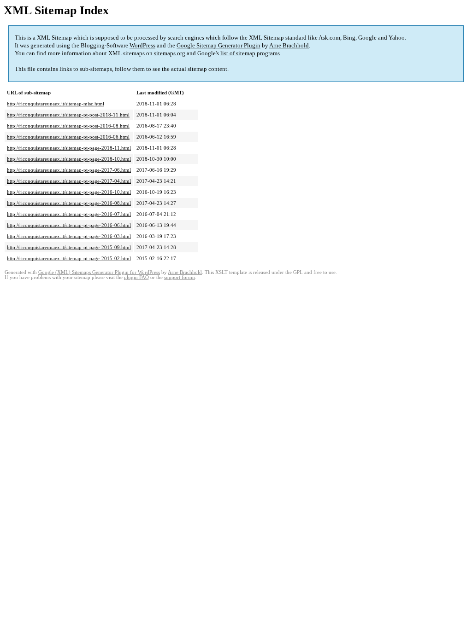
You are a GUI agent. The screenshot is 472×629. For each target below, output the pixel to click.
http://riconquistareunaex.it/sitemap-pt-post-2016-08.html (68, 125)
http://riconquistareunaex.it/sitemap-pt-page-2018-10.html (69, 159)
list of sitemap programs (250, 53)
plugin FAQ (136, 277)
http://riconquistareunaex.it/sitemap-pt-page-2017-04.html (69, 181)
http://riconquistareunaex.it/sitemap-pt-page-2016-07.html (69, 214)
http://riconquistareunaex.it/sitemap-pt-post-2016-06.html (68, 137)
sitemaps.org (169, 53)
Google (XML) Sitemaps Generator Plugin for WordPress (99, 272)
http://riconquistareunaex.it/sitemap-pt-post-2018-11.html (68, 114)
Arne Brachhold (289, 45)
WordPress (142, 45)
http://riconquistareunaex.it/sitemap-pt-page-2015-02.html (69, 258)
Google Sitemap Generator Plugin (218, 45)
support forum (179, 277)
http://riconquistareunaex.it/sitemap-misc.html (55, 103)
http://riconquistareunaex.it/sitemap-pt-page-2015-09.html (69, 247)
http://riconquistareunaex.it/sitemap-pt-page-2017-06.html (69, 170)
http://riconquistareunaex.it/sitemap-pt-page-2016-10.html (69, 192)
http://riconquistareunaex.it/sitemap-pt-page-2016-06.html (69, 225)
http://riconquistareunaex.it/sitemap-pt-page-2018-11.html (69, 148)
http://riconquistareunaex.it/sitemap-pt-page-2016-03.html (69, 236)
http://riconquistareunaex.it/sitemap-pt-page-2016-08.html (69, 203)
